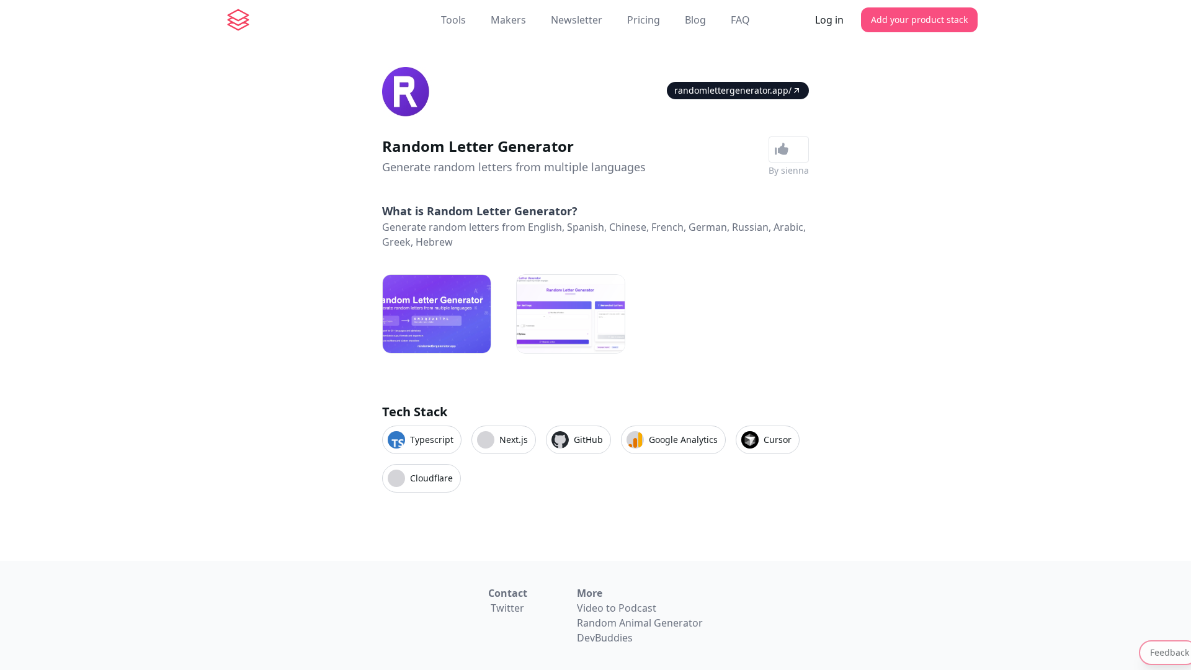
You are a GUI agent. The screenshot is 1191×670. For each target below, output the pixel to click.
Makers (508, 20)
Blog (695, 20)
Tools (453, 20)
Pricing (643, 20)
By (789, 170)
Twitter (507, 608)
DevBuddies (605, 638)
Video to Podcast (616, 608)
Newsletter (576, 20)
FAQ (740, 20)
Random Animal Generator (640, 623)
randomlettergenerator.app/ (733, 90)
